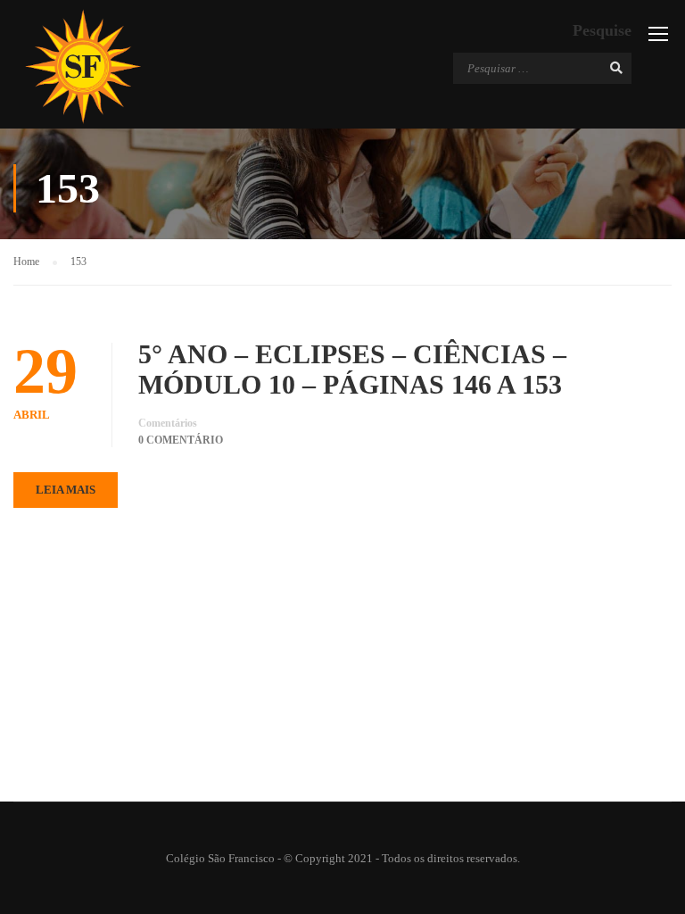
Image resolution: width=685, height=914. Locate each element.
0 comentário (180, 440)
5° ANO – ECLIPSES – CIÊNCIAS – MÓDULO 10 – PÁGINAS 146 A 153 (352, 369)
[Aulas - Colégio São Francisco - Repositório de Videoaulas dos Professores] (82, 66)
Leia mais (65, 489)
